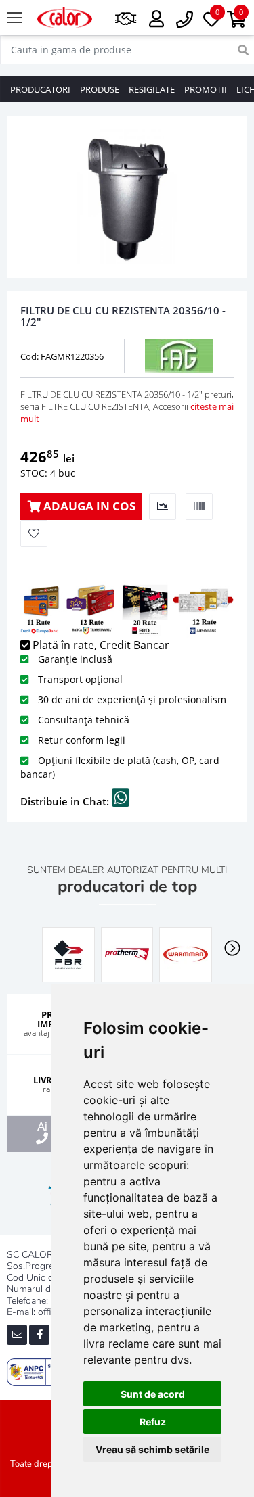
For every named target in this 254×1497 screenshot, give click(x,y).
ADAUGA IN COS (88, 506)
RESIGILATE (152, 89)
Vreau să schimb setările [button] (152, 1449)
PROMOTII (205, 89)
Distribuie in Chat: (66, 801)
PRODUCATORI (40, 89)
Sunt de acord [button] (153, 1394)
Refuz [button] (153, 1421)
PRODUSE (99, 89)
